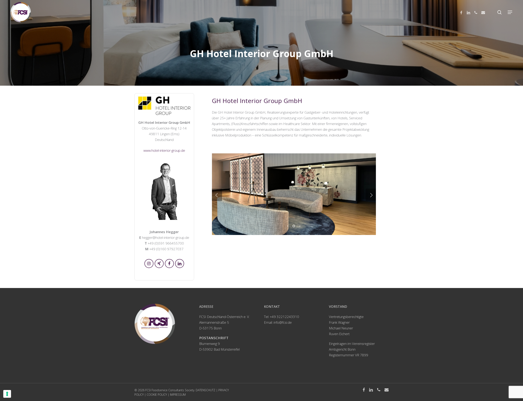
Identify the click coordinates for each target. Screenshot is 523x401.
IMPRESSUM (178, 395)
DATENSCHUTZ (205, 390)
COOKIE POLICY (157, 395)
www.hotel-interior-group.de (164, 150)
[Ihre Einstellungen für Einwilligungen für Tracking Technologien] (7, 394)
